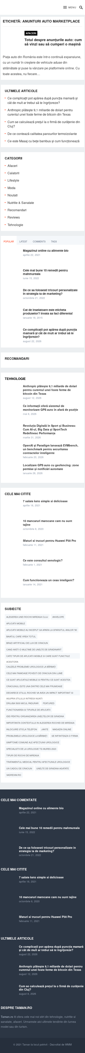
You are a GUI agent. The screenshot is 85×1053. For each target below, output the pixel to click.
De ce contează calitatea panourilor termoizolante (42, 133)
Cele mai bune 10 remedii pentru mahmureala (45, 272)
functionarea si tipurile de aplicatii (28, 709)
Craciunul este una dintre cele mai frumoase (34, 686)
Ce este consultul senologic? (43, 560)
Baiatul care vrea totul (21, 636)
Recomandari (17, 210)
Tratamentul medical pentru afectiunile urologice (38, 761)
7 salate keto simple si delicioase (45, 501)
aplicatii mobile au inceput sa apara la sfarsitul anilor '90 (41, 629)
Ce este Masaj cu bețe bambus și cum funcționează (43, 141)
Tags (54, 241)
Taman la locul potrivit (34, 1044)
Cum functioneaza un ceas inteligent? (48, 580)
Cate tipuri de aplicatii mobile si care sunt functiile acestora (38, 656)
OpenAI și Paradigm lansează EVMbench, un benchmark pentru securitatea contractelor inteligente (50, 449)
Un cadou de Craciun (19, 768)
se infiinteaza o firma (65, 735)
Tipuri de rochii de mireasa (22, 755)
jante (44, 729)
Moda (11, 188)
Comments (39, 241)
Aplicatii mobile (15, 623)
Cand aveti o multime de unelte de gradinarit (33, 649)
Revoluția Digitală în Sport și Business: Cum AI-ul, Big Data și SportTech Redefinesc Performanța (49, 429)
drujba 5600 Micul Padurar (22, 703)
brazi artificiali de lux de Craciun (27, 642)
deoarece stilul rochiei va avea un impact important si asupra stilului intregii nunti (39, 693)
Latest (23, 241)
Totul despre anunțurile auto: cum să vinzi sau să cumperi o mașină (53, 42)
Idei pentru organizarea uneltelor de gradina (35, 716)
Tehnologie (15, 224)
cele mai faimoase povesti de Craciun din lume (34, 673)
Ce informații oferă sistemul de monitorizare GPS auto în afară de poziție (50, 408)
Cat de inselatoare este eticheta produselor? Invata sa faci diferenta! (48, 312)
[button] (69, 7)
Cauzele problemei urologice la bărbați (31, 666)
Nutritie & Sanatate (21, 202)
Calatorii (13, 173)
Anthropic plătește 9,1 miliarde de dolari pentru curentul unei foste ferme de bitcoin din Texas (40, 112)
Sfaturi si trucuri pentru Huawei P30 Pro (49, 541)
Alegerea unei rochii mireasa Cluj (27, 616)
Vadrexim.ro (13, 774)
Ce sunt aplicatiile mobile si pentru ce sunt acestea (38, 679)
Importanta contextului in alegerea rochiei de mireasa (40, 722)
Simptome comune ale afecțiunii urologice (32, 742)
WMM (68, 1044)
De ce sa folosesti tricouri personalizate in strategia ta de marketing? (50, 292)
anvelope (58, 616)
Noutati (13, 195)
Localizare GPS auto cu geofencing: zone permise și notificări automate (51, 467)
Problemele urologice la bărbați (26, 735)
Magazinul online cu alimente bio (45, 250)
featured (48, 703)
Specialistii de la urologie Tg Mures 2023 (31, 748)
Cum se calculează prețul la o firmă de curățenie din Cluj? (44, 124)
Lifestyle (13, 180)
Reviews (14, 217)
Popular (9, 241)
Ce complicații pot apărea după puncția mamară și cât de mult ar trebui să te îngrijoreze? (43, 100)
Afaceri (31, 33)
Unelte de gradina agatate (52, 768)
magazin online (62, 729)
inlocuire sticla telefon (21, 729)
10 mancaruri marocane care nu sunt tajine (47, 522)
